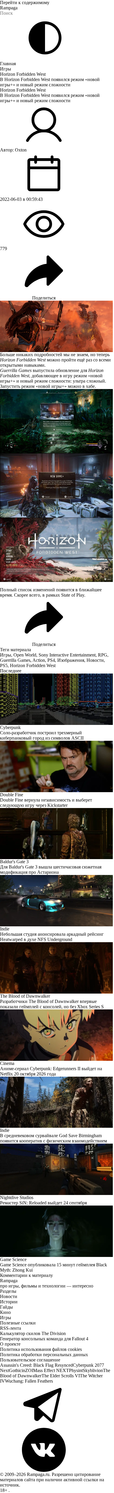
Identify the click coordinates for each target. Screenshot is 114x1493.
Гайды (6, 1307)
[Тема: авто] (45, 38)
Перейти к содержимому (24, 2)
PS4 (51, 660)
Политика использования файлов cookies (41, 1349)
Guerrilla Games (15, 660)
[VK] (57, 1450)
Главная (8, 63)
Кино (5, 1312)
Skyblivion (93, 1370)
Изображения (70, 660)
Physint (76, 1370)
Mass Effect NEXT (51, 1370)
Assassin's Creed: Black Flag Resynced (36, 1365)
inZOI (27, 1370)
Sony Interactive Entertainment (67, 654)
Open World (24, 654)
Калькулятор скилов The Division (33, 1333)
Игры (5, 68)
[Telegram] (57, 1406)
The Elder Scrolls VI (61, 1375)
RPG (102, 654)
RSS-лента (10, 1328)
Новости (95, 660)
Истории (9, 1301)
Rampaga (9, 7)
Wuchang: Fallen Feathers (29, 1380)
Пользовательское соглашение (30, 1359)
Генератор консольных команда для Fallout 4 (44, 1338)
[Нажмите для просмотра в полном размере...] (57, 421)
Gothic (15, 1370)
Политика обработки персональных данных (44, 1354)
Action (38, 660)
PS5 (4, 665)
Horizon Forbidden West (23, 74)
